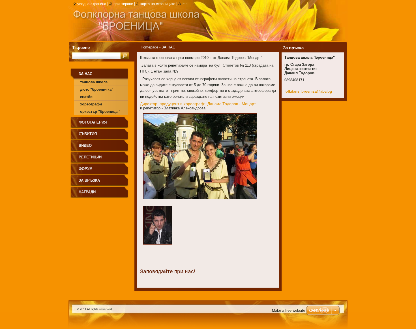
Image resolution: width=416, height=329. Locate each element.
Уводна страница (91, 4)
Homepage (149, 47)
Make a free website (288, 310)
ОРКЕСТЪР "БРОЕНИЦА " (100, 111)
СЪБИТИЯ (88, 134)
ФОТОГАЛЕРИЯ (93, 122)
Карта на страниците (157, 4)
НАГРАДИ (87, 192)
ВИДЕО (85, 145)
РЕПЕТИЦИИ (90, 157)
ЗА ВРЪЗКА (89, 180)
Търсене (81, 47)
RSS (185, 4)
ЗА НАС (85, 74)
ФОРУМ (86, 169)
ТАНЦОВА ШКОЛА (94, 82)
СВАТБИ (86, 97)
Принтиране (123, 4)
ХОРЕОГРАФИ (91, 104)
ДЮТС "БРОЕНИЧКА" (96, 89)
